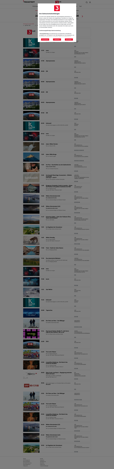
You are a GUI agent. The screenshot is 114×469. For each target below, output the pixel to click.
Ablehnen (57, 39)
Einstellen (69, 39)
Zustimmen (45, 39)
